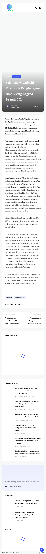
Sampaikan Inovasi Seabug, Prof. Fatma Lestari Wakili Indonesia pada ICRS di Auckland (27, 391)
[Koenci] (9, 8)
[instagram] (43, 553)
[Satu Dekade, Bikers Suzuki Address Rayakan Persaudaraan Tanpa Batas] (9, 454)
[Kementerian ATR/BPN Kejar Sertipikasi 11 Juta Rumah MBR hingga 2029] (9, 428)
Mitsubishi (9, 297)
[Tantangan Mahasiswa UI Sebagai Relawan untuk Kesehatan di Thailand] (9, 417)
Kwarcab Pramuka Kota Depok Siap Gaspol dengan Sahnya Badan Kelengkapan (27, 404)
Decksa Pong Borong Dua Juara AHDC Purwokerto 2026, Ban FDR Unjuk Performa (28, 440)
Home (8, 76)
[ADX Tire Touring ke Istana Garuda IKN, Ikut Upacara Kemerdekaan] (9, 503)
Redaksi (14, 105)
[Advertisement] (23, 37)
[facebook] (39, 553)
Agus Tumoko (20, 396)
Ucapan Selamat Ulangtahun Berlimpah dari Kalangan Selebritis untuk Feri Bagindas (27, 515)
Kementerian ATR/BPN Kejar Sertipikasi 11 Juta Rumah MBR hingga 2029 (25, 427)
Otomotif (16, 76)
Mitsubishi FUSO (20, 297)
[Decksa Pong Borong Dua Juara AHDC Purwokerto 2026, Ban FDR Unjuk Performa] (9, 441)
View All (39, 383)
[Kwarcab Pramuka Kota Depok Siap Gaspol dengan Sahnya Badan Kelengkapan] (9, 404)
